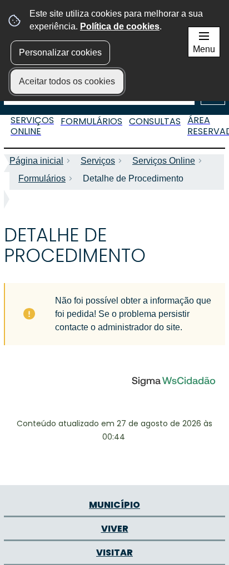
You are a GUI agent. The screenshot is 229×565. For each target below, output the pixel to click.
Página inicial (36, 160)
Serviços (98, 160)
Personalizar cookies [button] (60, 52)
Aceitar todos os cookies (67, 81)
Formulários (42, 178)
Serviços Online (163, 160)
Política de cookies (120, 26)
